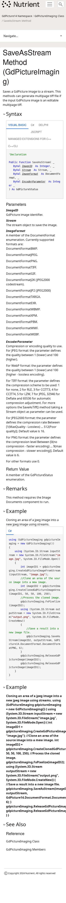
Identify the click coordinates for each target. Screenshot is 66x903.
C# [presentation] (32, 125)
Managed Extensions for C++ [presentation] (29, 139)
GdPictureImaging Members (26, 849)
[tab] (17, 125)
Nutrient (30, 873)
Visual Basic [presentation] (17, 125)
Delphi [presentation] (43, 125)
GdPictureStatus (27, 189)
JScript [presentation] (36, 132)
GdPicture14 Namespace (17, 16)
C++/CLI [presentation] (13, 146)
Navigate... (10, 36)
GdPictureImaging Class (49, 16)
